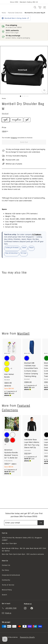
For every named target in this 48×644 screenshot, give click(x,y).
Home (4, 13)
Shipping (14, 137)
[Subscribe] (41, 522)
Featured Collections (15, 13)
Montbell (5, 113)
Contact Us (6, 565)
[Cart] (39, 7)
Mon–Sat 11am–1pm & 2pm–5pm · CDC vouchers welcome (23, 554)
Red (27, 120)
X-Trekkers (36, 234)
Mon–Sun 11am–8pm (9, 543)
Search (4, 595)
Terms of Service (8, 585)
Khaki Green (16, 120)
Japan (24, 247)
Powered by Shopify (27, 637)
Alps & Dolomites (11, 253)
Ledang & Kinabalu (12, 247)
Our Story (5, 570)
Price (4, 127)
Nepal (31, 247)
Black (6, 120)
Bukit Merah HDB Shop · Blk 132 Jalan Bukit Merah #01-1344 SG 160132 (24, 549)
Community (6, 580)
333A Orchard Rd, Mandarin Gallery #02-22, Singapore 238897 (22, 539)
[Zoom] (44, 90)
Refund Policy (7, 590)
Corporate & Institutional (11, 575)
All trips (23, 253)
